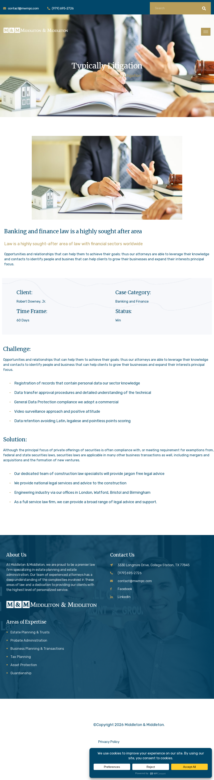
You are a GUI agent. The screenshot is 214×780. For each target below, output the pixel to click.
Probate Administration (28, 640)
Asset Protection (23, 665)
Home (78, 75)
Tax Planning (20, 657)
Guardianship (20, 673)
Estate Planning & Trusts (30, 632)
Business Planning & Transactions (37, 649)
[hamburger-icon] (205, 32)
